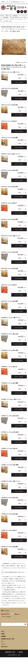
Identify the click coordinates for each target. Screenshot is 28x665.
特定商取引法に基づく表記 (7, 638)
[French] (6, 613)
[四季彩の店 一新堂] (14, 7)
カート (2, 641)
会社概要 (3, 636)
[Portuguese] (15, 613)
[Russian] (17, 613)
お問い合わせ (4, 646)
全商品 (2, 633)
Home (2, 631)
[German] (8, 613)
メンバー (3, 644)
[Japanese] (11, 613)
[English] (4, 613)
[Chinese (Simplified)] (2, 613)
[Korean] (13, 613)
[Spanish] (19, 613)
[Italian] (9, 613)
